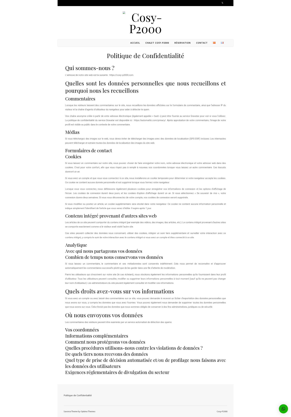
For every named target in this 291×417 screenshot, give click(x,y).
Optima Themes (88, 411)
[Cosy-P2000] (145, 22)
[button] (283, 408)
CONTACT (202, 42)
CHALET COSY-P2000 (157, 42)
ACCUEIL (135, 42)
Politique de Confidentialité (78, 395)
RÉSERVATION (182, 42)
